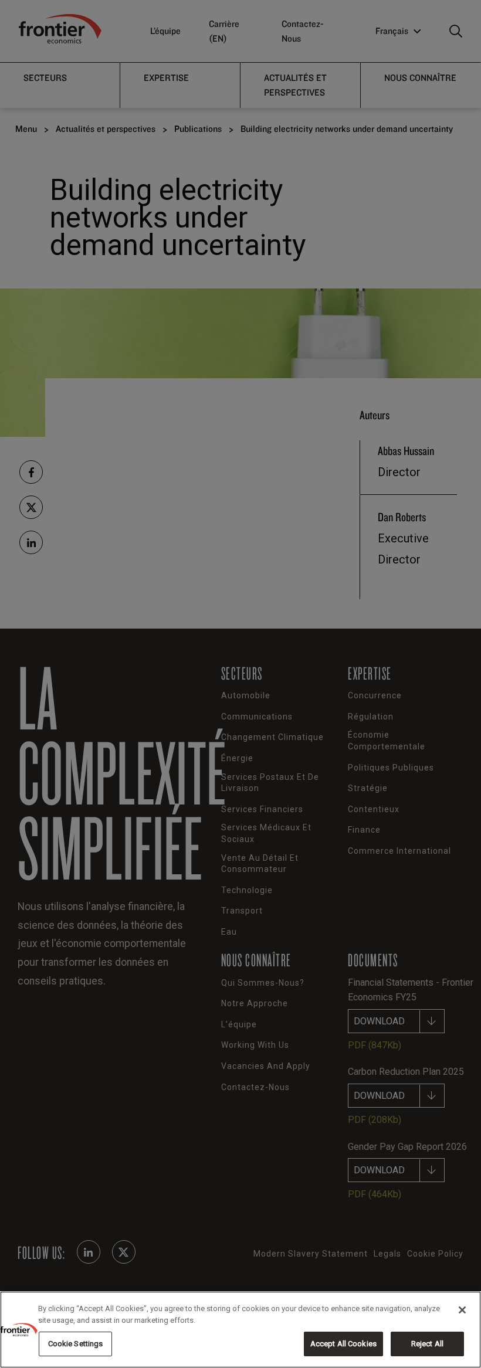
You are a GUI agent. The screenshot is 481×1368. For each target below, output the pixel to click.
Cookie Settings (75, 1343)
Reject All (427, 1343)
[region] (240, 1329)
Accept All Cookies (343, 1343)
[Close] (462, 1310)
